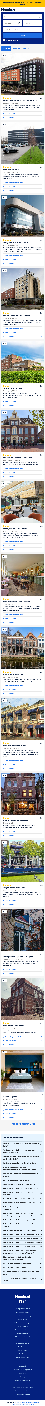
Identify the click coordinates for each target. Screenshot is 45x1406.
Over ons (22, 1384)
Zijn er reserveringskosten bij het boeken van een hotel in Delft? (21, 1157)
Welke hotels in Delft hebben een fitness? (20, 1246)
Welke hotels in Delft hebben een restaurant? (21, 1242)
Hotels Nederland (22, 1347)
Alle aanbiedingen (22, 1312)
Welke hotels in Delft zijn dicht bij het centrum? (18, 1193)
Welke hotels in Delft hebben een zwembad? (21, 1234)
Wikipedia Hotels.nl (22, 1394)
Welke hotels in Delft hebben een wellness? (20, 1238)
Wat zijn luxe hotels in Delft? (14, 1268)
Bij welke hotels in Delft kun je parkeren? (19, 1184)
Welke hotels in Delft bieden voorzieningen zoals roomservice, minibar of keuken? (20, 1251)
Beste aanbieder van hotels (22, 1387)
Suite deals (22, 1319)
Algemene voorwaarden (23, 1380)
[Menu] (42, 9)
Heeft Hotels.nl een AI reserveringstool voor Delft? (20, 1279)
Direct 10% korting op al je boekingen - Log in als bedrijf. (22, 3)
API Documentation (21, 1402)
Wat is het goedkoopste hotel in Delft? (18, 1199)
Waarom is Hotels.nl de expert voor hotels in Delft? (21, 1273)
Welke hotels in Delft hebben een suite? (19, 1203)
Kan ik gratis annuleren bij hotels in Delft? (20, 1163)
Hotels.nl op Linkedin (22, 1391)
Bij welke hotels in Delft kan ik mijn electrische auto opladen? (17, 1258)
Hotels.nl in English (22, 1357)
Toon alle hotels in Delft (22, 1123)
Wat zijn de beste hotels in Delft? (16, 1180)
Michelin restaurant (22, 1337)
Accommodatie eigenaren (22, 1370)
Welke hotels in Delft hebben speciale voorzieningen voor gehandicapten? (18, 1214)
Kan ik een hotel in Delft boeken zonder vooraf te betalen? (19, 1151)
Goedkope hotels (22, 1326)
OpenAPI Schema (33, 1402)
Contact (22, 1373)
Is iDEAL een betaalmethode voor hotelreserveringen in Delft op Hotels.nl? (19, 1168)
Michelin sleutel (22, 1333)
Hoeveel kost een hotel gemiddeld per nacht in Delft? (21, 1175)
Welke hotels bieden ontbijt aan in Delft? (19, 1230)
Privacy (22, 1377)
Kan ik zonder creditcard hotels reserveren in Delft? (21, 1144)
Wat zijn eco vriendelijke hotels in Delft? (19, 1263)
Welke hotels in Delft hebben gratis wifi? (19, 1220)
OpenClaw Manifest (28, 1404)
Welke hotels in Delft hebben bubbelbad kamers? (19, 1225)
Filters (7, 49)
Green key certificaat (23, 1330)
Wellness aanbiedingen (22, 1323)
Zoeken (22, 35)
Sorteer (26, 49)
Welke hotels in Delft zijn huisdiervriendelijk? (21, 1188)
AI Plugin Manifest (15, 1404)
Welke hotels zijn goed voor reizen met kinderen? (18, 1208)
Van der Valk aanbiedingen (22, 1316)
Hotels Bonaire (22, 1354)
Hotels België (22, 1350)
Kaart (15, 49)
